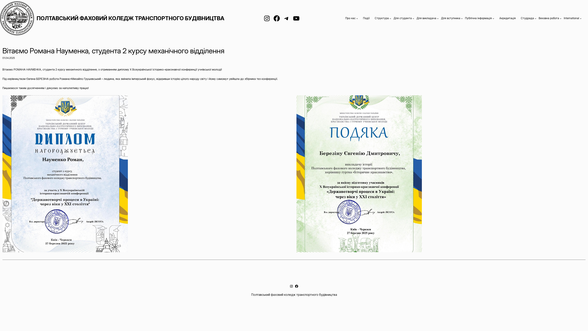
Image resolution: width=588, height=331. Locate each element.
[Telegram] (286, 18)
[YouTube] (296, 18)
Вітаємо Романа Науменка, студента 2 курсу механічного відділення (113, 50)
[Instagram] (267, 18)
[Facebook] (276, 18)
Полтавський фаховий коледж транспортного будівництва (130, 18)
